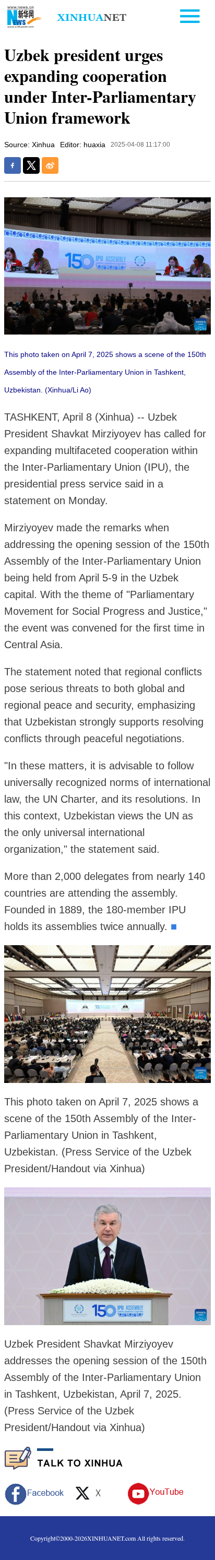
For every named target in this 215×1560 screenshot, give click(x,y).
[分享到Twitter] (31, 165)
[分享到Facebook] (12, 165)
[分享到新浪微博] (50, 165)
